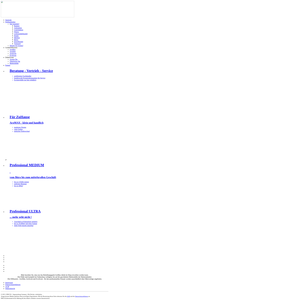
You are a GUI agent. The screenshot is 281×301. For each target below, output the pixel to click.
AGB (68, 296)
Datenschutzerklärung (81, 296)
